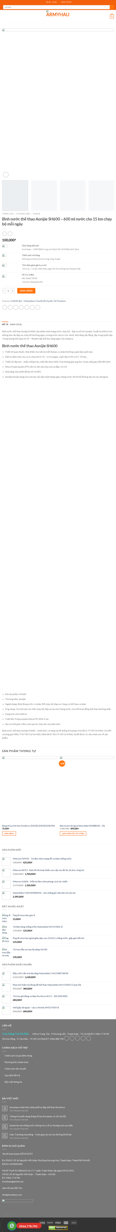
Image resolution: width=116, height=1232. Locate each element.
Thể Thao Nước (59, 301)
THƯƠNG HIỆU (23, 214)
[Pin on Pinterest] (26, 307)
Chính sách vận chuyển (15, 1068)
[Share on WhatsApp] (4, 307)
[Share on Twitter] (15, 307)
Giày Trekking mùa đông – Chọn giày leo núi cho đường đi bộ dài (40, 1134)
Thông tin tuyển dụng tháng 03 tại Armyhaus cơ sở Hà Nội (37, 1116)
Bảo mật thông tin (13, 1081)
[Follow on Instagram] (72, 1038)
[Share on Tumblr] (38, 307)
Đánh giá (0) (16, 324)
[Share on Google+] (32, 307)
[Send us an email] (83, 1038)
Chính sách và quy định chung (18, 1055)
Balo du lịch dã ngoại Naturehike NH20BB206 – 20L (82, 826)
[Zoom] (6, 174)
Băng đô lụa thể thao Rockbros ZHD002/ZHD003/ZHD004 (28, 826)
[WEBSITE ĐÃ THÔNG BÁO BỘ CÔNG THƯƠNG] (17, 1204)
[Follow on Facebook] (66, 1038)
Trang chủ (7, 214)
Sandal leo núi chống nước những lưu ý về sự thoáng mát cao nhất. (41, 1125)
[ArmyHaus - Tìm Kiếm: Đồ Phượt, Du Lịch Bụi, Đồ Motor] (58, 16)
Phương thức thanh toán (16, 1062)
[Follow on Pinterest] (88, 1038)
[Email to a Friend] (21, 307)
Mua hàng (26, 290)
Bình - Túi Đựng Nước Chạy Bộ (31, 301)
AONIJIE (36, 214)
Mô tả (5, 324)
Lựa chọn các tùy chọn (73, 833)
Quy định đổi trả (12, 1075)
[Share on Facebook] (10, 307)
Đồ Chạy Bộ (47, 301)
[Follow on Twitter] (77, 1038)
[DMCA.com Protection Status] (58, 1227)
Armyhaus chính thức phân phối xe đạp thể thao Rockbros (37, 1107)
